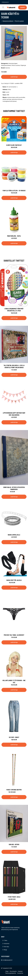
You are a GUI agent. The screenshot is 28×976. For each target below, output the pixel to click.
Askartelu (6, 943)
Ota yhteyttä (13, 971)
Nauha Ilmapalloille (14, 535)
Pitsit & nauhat (19, 21)
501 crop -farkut (14, 737)
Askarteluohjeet (12, 63)
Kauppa (22, 7)
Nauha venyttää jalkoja (14, 580)
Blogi (5, 950)
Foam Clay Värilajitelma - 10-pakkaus (14, 190)
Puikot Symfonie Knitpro (14, 790)
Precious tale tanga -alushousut (14, 635)
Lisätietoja (14, 77)
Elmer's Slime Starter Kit (14, 145)
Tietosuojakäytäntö (10, 973)
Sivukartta (20, 973)
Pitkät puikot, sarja (14, 897)
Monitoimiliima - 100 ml (14, 236)
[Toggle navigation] (3, 7)
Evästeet (20, 971)
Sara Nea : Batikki (14, 844)
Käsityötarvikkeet (8, 21)
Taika (5, 940)
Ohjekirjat (23, 65)
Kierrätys (6, 946)
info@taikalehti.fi (5, 2)
